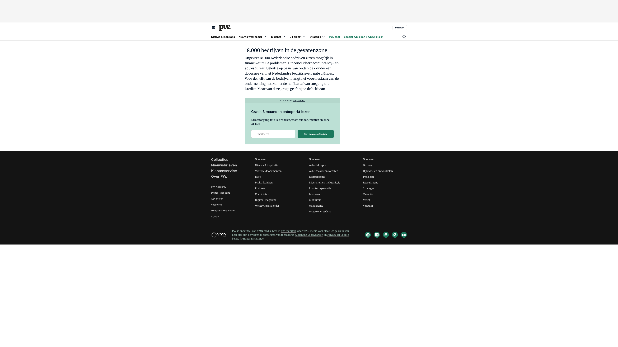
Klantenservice (224, 171)
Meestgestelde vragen (223, 210)
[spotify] (368, 235)
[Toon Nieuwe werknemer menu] (265, 36)
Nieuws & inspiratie (266, 165)
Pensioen (368, 176)
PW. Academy (218, 186)
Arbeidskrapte (317, 165)
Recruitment (370, 182)
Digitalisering (317, 176)
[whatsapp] (395, 235)
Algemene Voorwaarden (309, 234)
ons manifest (288, 230)
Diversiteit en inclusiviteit (324, 182)
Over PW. (219, 176)
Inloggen (399, 27)
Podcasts (260, 188)
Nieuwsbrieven (224, 165)
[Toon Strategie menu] (323, 36)
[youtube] (404, 235)
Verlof (366, 199)
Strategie (368, 188)
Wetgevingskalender (267, 205)
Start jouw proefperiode (316, 134)
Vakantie (368, 194)
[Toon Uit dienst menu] (304, 36)
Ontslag (367, 165)
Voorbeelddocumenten (268, 171)
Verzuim (368, 205)
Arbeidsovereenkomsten (323, 171)
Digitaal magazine (265, 199)
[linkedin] (377, 235)
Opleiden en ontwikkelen (378, 171)
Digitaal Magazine (220, 192)
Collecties (219, 159)
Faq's (258, 176)
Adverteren (217, 198)
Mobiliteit (315, 199)
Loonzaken (315, 194)
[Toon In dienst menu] (284, 36)
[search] (404, 37)
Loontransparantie (320, 188)
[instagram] (386, 235)
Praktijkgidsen (264, 182)
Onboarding (316, 205)
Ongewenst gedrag (320, 211)
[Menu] (213, 27)
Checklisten (262, 194)
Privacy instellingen (253, 238)
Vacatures (216, 204)
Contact (215, 216)
